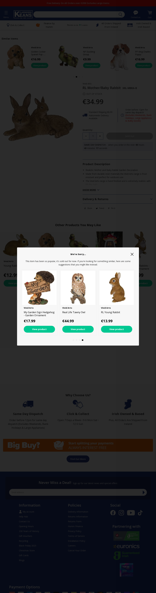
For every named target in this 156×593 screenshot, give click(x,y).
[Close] (132, 254)
